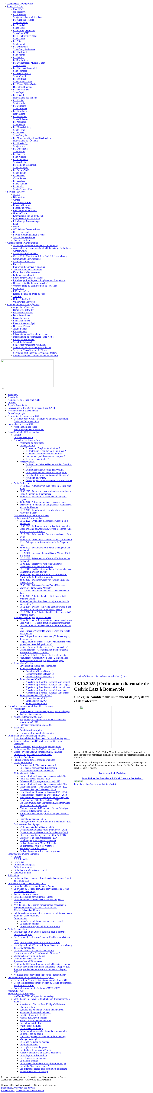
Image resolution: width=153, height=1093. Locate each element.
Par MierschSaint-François (20, 134)
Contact (17, 435)
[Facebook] (81, 781)
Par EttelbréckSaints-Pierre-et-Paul (22, 80)
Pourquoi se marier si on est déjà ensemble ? (40, 1052)
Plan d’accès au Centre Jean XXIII (24, 400)
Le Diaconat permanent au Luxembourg (38, 768)
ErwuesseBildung (21, 205)
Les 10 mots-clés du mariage (33, 1058)
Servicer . (16, 191)
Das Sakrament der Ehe (31, 1023)
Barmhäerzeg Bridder (23, 310)
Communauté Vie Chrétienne (27, 259)
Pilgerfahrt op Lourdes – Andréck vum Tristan (47, 692)
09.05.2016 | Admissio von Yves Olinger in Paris (42, 502)
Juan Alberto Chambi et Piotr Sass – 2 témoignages (44, 657)
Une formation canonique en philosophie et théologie (44, 711)
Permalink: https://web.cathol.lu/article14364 (95, 784)
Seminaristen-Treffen (23, 663)
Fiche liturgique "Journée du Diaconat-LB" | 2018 (43, 794)
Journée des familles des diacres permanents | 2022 (43, 784)
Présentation (19, 709)
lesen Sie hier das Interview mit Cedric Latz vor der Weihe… (112, 778)
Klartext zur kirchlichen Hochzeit (35, 1020)
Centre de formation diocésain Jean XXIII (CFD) (31, 977)
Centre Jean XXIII (22, 202)
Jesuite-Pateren (20, 328)
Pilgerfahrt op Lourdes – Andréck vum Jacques (48, 684)
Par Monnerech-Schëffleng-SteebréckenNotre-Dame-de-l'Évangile (32, 139)
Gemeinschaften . (22, 242)
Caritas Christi (20, 251)
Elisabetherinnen (21, 318)
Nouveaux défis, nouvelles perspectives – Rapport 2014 (40, 974)
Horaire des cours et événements (23, 412)
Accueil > (78, 676)
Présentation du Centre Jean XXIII (24, 416)
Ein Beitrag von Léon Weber (33, 848)
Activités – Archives (17, 929)
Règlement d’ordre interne (26, 894)
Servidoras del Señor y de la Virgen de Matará (35, 353)
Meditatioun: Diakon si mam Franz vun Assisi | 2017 (44, 797)
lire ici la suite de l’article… (112, 773)
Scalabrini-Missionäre (23, 342)
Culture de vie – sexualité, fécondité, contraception (43, 1031)
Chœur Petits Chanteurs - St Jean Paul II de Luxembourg (40, 256)
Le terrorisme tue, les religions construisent (40, 926)
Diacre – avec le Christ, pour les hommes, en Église (38, 752)
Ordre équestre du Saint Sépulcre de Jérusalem (35, 285)
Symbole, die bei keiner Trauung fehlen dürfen (42, 1009)
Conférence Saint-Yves (24, 261)
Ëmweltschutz (7, 1090)
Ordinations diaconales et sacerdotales (31, 516)
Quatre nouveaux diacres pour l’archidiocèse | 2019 (44, 832)
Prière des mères (21, 291)
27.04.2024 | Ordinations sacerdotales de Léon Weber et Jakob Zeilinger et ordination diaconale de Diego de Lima (46, 542)
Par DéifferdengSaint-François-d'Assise (24, 48)
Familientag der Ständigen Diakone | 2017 (39, 800)
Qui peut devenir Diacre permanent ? (37, 770)
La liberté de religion (29, 923)
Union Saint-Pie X (22, 299)
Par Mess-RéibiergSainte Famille (22, 128)
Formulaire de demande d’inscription (37, 733)
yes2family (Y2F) (21, 992)
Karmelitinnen (20, 331)
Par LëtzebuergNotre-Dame (20, 112)
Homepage (13, 394)
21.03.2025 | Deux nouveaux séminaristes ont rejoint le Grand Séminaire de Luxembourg (45, 492)
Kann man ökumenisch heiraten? (35, 1012)
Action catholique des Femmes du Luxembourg (35, 245)
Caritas (16, 199)
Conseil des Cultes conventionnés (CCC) (27, 883)
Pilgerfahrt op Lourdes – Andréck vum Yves (46, 690)
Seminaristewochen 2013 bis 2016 (36, 695)
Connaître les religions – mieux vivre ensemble (42, 921)
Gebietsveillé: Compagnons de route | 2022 (40, 781)
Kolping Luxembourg (23, 275)
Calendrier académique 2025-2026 (36, 725)
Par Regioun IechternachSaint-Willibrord (24, 166)
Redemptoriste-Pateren (24, 339)
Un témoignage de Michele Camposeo (38, 840)
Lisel (15, 224)
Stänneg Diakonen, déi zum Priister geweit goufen (37, 746)
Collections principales (24, 864)
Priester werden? (27, 461)
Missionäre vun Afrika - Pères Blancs (30, 334)
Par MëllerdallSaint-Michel (19, 123)
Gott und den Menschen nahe (27, 958)
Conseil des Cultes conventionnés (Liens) (33, 897)
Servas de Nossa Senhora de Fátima (30, 350)
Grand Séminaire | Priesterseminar (24, 432)
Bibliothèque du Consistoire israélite (31, 870)
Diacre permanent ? (23, 762)
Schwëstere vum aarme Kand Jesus (29, 345)
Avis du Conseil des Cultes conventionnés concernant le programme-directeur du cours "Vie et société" (40, 906)
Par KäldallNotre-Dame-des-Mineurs (25, 96)
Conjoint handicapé (29, 1044)
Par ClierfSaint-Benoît (19, 42)
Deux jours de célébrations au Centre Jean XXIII (37, 942)
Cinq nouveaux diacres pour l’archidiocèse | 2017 (43, 835)
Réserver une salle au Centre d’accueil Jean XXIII (31, 408)
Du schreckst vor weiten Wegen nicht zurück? (47, 475)
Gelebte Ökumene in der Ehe (33, 1015)
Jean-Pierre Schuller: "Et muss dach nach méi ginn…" (45, 655)
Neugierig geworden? (36, 478)
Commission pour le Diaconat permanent (27, 735)
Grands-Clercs (20, 213)
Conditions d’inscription (31, 730)
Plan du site (13, 397)
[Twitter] (78, 781)
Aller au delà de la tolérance (27, 910)
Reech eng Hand (21, 232)
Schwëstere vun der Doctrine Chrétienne (32, 347)
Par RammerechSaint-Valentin (20, 160)
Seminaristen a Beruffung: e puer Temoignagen (42, 660)
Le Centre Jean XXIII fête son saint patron (34, 950)
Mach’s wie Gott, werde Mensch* (36, 588)
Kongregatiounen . (23, 304)
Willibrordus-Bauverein (24, 302)
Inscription (19, 727)
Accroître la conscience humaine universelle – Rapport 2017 (42, 966)
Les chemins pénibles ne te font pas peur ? (45, 456)
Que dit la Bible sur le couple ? (34, 1066)
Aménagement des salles (25, 426)
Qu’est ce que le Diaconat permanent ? (38, 765)
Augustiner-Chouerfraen (24, 307)
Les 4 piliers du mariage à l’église (35, 1050)
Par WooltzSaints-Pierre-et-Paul (22, 187)
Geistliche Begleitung (24, 757)
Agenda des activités (17, 405)
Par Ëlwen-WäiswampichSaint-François (25, 69)
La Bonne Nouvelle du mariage (34, 1042)
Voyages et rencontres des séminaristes (38, 666)
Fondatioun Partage (22, 208)
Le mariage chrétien (29, 1060)
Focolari (17, 264)
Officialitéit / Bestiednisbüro (26, 229)
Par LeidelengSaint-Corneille (20, 107)
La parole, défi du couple (31, 1034)
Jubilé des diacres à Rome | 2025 (35, 778)
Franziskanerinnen (21, 320)
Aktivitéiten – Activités (24, 773)
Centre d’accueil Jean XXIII (21, 424)
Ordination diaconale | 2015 (33, 819)
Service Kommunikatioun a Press (29, 234)
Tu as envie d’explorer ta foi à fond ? (43, 448)
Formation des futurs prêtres (27, 440)
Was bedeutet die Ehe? (30, 1026)
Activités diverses (22, 483)
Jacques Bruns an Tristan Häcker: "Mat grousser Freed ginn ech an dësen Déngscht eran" (45, 643)
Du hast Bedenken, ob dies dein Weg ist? (45, 469)
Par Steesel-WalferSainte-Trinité (21, 171)
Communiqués (20, 918)
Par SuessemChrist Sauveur (20, 177)
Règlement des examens (31, 714)
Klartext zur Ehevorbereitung (33, 1017)
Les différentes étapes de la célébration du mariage (43, 1068)
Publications (13, 875)
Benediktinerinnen (21, 315)
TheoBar (17, 296)
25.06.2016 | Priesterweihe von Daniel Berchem (42, 585)
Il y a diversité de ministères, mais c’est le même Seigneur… (42, 738)
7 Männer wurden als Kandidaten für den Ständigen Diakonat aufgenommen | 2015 (44, 809)
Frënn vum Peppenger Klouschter (29, 267)
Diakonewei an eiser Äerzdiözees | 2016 (39, 837)
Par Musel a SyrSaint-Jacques (20, 144)
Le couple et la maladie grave (33, 1047)
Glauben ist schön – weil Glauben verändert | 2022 (43, 786)
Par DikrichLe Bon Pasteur (20, 58)
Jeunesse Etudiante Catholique (27, 269)
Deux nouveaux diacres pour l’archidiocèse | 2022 (43, 829)
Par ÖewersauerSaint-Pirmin (20, 150)
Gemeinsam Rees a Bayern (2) (40, 674)
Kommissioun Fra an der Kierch (28, 216)
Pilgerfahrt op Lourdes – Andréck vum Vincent (48, 687)
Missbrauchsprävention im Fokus (29, 956)
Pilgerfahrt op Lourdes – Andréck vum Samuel (48, 682)
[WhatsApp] (75, 781)
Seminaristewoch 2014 (36, 700)
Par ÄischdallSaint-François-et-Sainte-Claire (27, 15)
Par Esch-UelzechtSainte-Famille (22, 74)
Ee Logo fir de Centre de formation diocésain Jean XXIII (40, 980)
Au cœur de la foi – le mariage (34, 1071)
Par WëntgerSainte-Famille (20, 182)
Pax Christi (18, 288)
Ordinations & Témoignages (27, 824)
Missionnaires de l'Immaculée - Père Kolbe (33, 336)
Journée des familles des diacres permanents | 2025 (43, 776)
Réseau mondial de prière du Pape (29, 294)
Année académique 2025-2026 (28, 717)
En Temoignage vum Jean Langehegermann (40, 851)
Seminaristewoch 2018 (30, 668)
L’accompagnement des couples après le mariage (42, 1036)
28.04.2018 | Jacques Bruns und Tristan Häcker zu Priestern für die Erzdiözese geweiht (43, 575)
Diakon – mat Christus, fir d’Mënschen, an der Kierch (39, 749)
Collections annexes (23, 867)
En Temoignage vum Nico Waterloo (37, 846)
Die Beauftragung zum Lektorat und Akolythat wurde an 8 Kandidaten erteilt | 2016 (45, 804)
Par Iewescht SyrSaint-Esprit (21, 91)
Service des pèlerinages (24, 237)
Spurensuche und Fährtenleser (28, 961)
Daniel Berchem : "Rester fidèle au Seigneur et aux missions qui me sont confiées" (44, 651)
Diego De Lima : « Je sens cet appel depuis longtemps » (46, 620)
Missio (16, 226)
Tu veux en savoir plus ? (37, 459)
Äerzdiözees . (20, 3)
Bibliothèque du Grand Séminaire (23, 854)
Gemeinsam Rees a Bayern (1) (40, 671)
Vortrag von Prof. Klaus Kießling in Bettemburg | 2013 (45, 821)
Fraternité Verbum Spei (24, 323)
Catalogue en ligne (22, 872)
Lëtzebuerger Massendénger (26, 221)
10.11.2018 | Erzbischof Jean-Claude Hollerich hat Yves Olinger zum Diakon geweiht (46, 570)
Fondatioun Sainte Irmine (25, 210)
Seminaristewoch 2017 (30, 679)
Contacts (12, 402)
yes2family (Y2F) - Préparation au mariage (34, 996)
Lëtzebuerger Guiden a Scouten (28, 277)
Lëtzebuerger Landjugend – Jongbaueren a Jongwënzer (39, 280)
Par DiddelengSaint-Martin (20, 53)
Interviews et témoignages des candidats (32, 617)
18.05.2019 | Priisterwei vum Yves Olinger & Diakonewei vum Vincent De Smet (41, 565)
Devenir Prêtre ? (27, 445)
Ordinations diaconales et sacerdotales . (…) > (105, 676)
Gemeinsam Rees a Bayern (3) (40, 676)
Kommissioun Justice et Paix (26, 218)
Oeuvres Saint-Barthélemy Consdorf (30, 283)
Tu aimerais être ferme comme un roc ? (44, 453)
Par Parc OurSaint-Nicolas (19, 155)
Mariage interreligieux (30, 1039)
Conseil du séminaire (23, 437)
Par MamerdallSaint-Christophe (21, 117)
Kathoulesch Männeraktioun (26, 272)
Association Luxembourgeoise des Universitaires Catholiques (42, 248)
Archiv (16, 194)
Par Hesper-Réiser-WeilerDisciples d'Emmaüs (25, 85)
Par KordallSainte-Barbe (19, 101)
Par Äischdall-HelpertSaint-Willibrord (23, 21)
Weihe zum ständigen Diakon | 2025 (37, 827)
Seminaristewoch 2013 (36, 703)
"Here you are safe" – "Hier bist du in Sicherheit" (37, 953)
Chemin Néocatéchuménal (25, 253)
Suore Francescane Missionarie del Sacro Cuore (35, 355)
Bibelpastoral (19, 197)
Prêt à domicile (21, 859)
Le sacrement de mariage (31, 1028)
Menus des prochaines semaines (29, 429)
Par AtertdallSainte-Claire (19, 26)
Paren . (15, 6)
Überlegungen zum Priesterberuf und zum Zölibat (49, 480)
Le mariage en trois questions (33, 1055)
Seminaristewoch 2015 (36, 698)
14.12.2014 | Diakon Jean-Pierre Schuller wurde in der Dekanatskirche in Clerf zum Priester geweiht (45, 608)
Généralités (19, 862)
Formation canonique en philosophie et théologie (30, 706)
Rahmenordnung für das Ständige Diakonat (34, 760)
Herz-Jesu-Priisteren (22, 326)
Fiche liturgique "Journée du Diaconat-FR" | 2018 (43, 792)
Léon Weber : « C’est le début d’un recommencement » (46, 623)
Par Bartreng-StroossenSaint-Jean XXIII (24, 31)
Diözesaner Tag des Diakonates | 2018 (38, 789)
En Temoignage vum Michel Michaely (38, 843)
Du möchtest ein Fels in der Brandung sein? (46, 472)
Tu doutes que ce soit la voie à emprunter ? (46, 451)
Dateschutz (6, 1087)
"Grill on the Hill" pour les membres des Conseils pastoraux (42, 964)
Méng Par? (19, 10)
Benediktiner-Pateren (23, 312)
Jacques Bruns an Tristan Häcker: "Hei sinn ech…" (44, 647)
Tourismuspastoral (21, 240)
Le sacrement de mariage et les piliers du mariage (43, 1063)
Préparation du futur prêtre (32, 443)
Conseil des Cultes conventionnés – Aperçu (34, 886)
